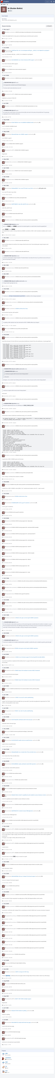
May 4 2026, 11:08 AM (7, 165)
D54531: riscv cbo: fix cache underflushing (24, 697)
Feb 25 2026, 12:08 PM (7, 408)
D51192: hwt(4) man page (14, 1032)
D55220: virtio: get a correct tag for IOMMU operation (27, 617)
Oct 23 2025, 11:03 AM (7, 919)
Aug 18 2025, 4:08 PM (7, 987)
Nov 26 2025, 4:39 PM (7, 776)
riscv (6, 1070)
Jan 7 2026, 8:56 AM (7, 705)
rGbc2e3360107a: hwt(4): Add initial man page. (21, 1022)
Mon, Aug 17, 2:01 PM (7, 38)
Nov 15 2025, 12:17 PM (7, 859)
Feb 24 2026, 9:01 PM (7, 490)
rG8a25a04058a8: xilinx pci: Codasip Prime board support (23, 876)
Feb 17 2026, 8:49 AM (7, 597)
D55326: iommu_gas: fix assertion (16, 512)
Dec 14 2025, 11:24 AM (7, 734)
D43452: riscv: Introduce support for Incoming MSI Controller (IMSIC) (30, 657)
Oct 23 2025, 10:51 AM (7, 944)
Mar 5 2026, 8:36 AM (7, 235)
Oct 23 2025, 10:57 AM (7, 932)
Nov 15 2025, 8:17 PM (7, 849)
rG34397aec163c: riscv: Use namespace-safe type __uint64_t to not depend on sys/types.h (30, 50)
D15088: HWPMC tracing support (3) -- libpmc (21, 559)
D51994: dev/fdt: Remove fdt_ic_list (17, 983)
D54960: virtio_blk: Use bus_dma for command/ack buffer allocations (25, 484)
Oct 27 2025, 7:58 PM (7, 882)
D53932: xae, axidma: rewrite (15, 773)
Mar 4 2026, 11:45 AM (7, 262)
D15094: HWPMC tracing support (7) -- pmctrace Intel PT (23, 533)
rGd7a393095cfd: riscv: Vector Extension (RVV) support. (23, 60)
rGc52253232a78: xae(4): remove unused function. (21, 740)
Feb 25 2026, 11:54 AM (7, 452)
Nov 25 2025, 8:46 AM (7, 823)
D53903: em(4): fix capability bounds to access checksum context (23, 788)
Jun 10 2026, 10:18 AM (7, 91)
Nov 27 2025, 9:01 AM (7, 758)
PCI (6, 1066)
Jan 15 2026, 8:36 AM (7, 692)
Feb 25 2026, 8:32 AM (7, 479)
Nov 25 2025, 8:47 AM (7, 817)
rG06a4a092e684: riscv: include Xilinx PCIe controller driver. (23, 752)
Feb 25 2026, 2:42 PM (7, 383)
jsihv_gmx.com (42, 188)
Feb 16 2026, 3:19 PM (7, 606)
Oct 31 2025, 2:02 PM (7, 870)
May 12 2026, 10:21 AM (8, 140)
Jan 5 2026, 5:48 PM (7, 714)
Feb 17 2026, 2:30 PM (7, 584)
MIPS (6, 1062)
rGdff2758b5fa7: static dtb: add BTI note (19, 204)
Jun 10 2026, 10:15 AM (7, 100)
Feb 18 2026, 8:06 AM (7, 524)
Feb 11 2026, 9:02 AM (7, 630)
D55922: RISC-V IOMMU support (16, 143)
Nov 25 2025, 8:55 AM (7, 807)
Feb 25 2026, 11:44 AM (7, 469)
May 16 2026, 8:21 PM (7, 128)
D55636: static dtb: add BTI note (16, 213)
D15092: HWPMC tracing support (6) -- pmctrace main (23, 540)
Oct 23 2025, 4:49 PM (7, 912)
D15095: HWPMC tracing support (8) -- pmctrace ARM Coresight (25, 527)
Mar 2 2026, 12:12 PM (7, 286)
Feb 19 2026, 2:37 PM (7, 499)
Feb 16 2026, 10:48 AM (7, 612)
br (5, 32)
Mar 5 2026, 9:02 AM (7, 194)
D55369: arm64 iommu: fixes (22, 308)
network (13, 235)
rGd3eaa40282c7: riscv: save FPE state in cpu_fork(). (22, 188)
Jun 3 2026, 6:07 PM (7, 117)
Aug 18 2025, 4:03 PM (7, 993)
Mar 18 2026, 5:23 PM (7, 182)
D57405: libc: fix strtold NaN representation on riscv (26, 106)
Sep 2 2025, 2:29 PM (7, 978)
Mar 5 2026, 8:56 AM (7, 210)
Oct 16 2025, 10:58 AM (7, 966)
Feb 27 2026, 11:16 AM (7, 315)
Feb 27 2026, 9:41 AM (7, 332)
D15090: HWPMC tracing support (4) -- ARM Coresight (23, 553)
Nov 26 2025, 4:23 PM (7, 783)
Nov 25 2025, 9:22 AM (7, 791)
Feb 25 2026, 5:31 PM (7, 361)
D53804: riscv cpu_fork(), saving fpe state (17, 197)
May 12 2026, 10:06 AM (8, 156)
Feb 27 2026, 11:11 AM (7, 325)
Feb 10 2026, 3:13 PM (7, 645)
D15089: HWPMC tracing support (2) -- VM (20, 565)
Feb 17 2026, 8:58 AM (7, 590)
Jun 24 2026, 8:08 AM (7, 66)
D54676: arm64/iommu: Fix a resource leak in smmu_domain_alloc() (24, 688)
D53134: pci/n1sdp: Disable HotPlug (18, 963)
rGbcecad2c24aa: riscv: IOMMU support (19, 134)
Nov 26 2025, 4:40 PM (7, 770)
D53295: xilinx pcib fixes (14, 885)
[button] (54, 1)
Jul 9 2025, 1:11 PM (7, 1044)
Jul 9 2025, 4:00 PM (7, 1028)
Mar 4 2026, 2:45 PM (7, 248)
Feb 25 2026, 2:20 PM (7, 396)
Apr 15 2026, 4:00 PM (7, 174)
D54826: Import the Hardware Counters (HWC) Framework (27, 670)
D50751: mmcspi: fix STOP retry (22, 971)
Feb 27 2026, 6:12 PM (7, 305)
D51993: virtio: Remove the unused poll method (20, 990)
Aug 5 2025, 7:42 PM (7, 1005)
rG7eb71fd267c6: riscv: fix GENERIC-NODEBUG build (22, 122)
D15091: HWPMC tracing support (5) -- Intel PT (21, 546)
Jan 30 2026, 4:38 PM (7, 665)
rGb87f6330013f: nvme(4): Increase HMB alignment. (22, 810)
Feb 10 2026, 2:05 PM (7, 651)
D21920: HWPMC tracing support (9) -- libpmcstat (22, 521)
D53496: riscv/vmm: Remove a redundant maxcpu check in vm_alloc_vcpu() (26, 864)
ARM (6, 1053)
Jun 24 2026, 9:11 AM (7, 56)
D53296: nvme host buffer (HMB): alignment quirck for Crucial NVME (23, 820)
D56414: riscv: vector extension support (17, 69)
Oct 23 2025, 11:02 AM (7, 925)
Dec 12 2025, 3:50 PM (7, 746)
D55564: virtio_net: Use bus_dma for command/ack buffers (28, 276)
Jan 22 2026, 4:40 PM (7, 676)
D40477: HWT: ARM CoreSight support (23, 998)
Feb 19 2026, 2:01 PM (7, 515)
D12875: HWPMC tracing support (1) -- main (21, 572)
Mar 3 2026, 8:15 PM (7, 271)
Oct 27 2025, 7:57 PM (7, 889)
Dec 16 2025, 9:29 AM (7, 726)
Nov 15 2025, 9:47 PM (7, 840)
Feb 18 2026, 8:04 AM (7, 569)
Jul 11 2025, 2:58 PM (7, 1017)
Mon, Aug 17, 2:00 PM (7, 45)
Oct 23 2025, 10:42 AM (7, 957)
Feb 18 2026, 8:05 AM (7, 530)
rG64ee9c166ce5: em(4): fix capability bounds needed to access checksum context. (28, 795)
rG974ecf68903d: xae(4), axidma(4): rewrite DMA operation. (23, 764)
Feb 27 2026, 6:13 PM (7, 299)
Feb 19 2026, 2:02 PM (7, 509)
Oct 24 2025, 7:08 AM (7, 901)
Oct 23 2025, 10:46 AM (7, 951)
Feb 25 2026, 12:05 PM (7, 422)
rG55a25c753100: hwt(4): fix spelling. (19, 1010)
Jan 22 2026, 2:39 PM (7, 683)
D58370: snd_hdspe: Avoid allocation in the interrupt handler (28, 32)
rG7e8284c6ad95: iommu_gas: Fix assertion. (20, 502)
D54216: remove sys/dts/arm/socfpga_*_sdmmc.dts (21, 731)
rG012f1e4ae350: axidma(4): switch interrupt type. (21, 719)
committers (8, 1057)
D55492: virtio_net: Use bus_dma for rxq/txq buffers (27, 220)
